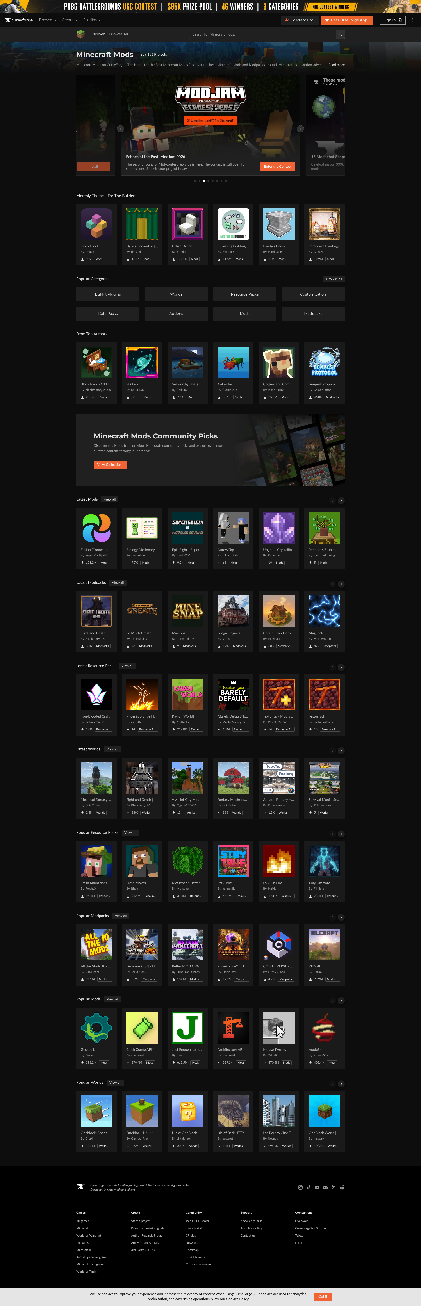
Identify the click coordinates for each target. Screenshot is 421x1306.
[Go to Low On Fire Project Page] (279, 871)
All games (82, 1221)
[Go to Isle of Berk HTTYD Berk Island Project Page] (233, 1121)
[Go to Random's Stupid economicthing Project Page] (324, 538)
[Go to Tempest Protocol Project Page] (324, 373)
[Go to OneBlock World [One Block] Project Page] (324, 1121)
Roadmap (192, 1250)
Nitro (298, 1242)
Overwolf (301, 1221)
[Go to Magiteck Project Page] (324, 621)
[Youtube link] (317, 1187)
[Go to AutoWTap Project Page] (233, 538)
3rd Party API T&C (143, 1250)
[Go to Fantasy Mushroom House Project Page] (233, 788)
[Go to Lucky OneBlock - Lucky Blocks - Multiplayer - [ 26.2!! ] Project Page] (188, 1121)
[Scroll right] (341, 500)
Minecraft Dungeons (90, 1264)
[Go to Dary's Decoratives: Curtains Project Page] (142, 234)
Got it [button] (322, 1296)
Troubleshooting (251, 1228)
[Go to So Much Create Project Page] (142, 621)
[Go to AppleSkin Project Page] (324, 1038)
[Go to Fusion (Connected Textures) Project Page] (96, 538)
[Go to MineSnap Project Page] (188, 621)
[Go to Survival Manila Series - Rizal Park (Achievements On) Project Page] (324, 788)
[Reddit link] (342, 1187)
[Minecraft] (80, 34)
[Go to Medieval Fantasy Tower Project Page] (96, 788)
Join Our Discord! (198, 1221)
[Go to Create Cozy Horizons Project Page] (279, 621)
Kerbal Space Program (91, 1257)
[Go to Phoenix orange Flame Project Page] (142, 705)
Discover (97, 34)
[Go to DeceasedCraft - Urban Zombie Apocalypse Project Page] (142, 955)
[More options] (412, 20)
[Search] (340, 34)
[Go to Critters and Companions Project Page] (279, 373)
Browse (45, 20)
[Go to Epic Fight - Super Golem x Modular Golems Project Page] (188, 538)
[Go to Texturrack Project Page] (324, 705)
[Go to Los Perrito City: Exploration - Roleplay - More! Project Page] (279, 1121)
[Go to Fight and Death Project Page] (96, 621)
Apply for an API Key (145, 1242)
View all (110, 499)
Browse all (334, 279)
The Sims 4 (83, 1242)
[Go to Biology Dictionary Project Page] (142, 538)
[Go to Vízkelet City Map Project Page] (188, 788)
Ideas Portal (194, 1228)
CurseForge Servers (199, 1264)
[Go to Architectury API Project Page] (233, 1038)
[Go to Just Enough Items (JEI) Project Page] (188, 1038)
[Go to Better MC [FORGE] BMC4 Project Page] (188, 955)
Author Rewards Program (148, 1235)
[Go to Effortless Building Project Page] (233, 234)
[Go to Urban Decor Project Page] (188, 234)
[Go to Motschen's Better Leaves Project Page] (188, 871)
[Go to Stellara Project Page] (142, 373)
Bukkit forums (195, 1257)
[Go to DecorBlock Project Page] (96, 234)
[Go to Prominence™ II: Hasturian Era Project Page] (233, 955)
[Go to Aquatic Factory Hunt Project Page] (279, 788)
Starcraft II (83, 1250)
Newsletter (193, 1242)
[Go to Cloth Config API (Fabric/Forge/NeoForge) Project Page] (142, 1038)
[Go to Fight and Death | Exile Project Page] (142, 788)
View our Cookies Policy (230, 1299)
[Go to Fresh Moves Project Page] (142, 871)
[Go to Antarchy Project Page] (233, 373)
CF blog (191, 1235)
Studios (90, 20)
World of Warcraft (88, 1235)
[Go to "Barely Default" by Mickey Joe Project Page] (233, 705)
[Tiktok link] (308, 1187)
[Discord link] (325, 1187)
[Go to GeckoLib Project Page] (96, 1038)
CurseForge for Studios (310, 1228)
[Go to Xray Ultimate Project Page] (324, 871)
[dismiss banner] (414, 6)
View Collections (110, 465)
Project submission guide (147, 1228)
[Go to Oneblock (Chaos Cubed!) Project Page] (96, 1121)
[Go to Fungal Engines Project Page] (233, 621)
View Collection (266, 166)
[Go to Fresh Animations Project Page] (96, 871)
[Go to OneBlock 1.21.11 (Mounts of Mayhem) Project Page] (142, 1121)
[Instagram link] (300, 1187)
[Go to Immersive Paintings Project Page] (324, 234)
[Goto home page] (19, 20)
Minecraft (82, 1228)
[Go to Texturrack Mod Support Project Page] (279, 705)
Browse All (118, 34)
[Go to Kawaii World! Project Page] (188, 705)
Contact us (248, 1235)
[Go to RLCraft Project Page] (324, 955)
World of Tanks (86, 1271)
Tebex (299, 1235)
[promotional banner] (210, 6)
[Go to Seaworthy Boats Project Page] (188, 373)
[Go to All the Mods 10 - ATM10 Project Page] (96, 955)
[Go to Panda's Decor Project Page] (279, 234)
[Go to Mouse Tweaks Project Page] (279, 1038)
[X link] (333, 1187)
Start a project (140, 1221)
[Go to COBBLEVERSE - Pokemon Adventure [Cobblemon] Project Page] (279, 955)
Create (68, 20)
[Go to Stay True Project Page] (233, 871)
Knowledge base (251, 1221)
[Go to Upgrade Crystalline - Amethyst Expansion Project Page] (279, 538)
